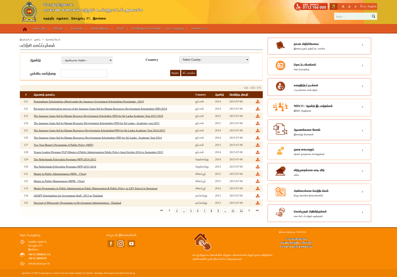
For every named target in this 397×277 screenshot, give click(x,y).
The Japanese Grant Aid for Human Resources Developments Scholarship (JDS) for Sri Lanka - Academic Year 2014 (98, 137)
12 (241, 210)
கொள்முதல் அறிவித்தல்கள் (310, 213)
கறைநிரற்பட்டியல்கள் (306, 87)
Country (152, 60)
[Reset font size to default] (349, 7)
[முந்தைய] (169, 210)
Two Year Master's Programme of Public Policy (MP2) (63, 145)
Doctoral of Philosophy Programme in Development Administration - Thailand (77, 202)
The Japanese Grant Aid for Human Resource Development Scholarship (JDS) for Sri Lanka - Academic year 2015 (96, 123)
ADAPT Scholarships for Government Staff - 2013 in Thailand (68, 195)
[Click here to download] (257, 102)
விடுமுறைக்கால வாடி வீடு (309, 172)
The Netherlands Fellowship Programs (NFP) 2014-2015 (65, 159)
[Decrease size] (355, 7)
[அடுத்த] (249, 210)
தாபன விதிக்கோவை (309, 46)
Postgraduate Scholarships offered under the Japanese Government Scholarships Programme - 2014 (89, 101)
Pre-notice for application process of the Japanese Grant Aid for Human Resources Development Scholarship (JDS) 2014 (100, 108)
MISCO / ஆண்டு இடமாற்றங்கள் (313, 108)
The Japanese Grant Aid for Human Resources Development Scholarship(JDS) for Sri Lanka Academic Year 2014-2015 (99, 130)
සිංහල (363, 6)
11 (233, 210)
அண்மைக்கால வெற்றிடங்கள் (311, 193)
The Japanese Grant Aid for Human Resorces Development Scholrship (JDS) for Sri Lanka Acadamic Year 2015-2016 (98, 116)
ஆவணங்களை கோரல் (307, 132)
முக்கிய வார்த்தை (43, 74)
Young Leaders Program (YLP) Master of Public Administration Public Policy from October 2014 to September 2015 (98, 152)
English (372, 6)
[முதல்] (161, 210)
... (184, 210)
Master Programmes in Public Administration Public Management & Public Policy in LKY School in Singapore (96, 188)
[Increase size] (343, 7)
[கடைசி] (257, 210)
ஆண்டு (35, 60)
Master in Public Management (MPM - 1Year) (59, 181)
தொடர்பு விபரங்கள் (305, 67)
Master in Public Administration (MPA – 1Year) (60, 174)
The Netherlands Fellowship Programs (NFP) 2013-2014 (65, 166)
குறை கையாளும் (309, 151)
